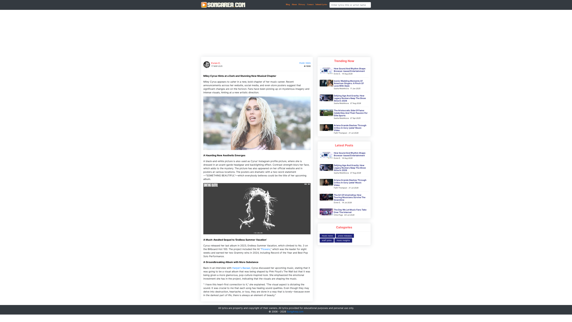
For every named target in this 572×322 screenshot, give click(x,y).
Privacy (302, 4)
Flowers (265, 249)
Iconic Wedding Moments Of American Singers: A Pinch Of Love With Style (349, 83)
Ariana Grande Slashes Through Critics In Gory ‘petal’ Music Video (350, 128)
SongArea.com (295, 311)
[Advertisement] (286, 32)
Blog (288, 4)
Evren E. (216, 63)
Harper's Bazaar (241, 267)
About (294, 4)
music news (305, 63)
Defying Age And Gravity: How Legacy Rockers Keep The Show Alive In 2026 (350, 98)
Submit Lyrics (321, 4)
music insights (343, 240)
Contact (310, 4)
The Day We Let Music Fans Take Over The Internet (350, 210)
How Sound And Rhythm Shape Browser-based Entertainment (349, 69)
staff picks (327, 240)
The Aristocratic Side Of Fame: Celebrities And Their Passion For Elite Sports (351, 113)
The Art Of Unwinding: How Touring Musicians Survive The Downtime (349, 197)
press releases (345, 235)
